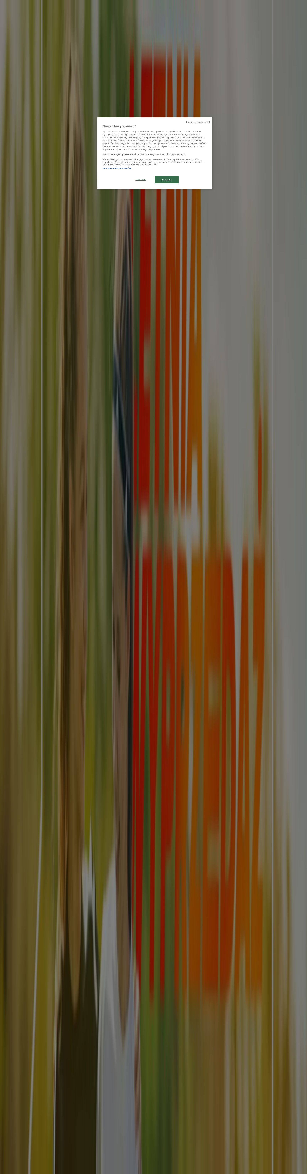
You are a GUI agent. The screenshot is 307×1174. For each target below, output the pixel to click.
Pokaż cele (140, 179)
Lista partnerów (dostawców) (116, 168)
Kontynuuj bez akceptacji (198, 122)
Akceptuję (167, 179)
